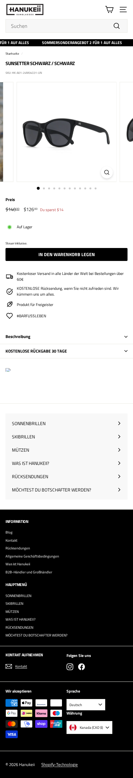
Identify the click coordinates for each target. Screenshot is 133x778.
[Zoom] (107, 172)
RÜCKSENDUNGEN (19, 627)
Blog (9, 532)
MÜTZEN (12, 611)
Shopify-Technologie (59, 764)
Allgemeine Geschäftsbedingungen (32, 556)
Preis (10, 200)
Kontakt (11, 540)
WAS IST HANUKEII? (20, 619)
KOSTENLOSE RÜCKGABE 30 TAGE (36, 351)
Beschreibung (17, 336)
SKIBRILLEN (14, 603)
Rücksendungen (17, 548)
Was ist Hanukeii (17, 564)
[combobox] (66, 26)
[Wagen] (109, 9)
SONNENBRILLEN (18, 595)
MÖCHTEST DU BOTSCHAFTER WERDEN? (36, 635)
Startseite (12, 53)
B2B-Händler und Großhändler (28, 572)
